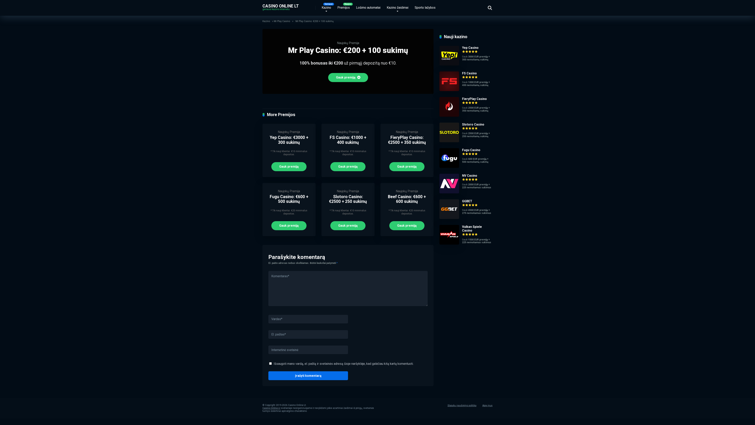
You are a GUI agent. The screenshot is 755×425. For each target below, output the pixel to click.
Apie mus (487, 405)
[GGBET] (449, 218)
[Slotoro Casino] (449, 141)
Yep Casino (470, 48)
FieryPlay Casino (474, 99)
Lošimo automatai (368, 7)
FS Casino (469, 73)
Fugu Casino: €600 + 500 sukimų (289, 199)
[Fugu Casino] (449, 167)
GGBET (467, 201)
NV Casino (469, 175)
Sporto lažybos (425, 7)
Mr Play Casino (282, 21)
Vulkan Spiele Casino (472, 228)
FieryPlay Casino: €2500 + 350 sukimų (407, 140)
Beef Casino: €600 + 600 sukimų (407, 199)
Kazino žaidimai (397, 7)
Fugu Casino (471, 150)
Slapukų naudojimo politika (461, 405)
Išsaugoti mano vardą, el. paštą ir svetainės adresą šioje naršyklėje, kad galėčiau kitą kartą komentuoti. (343, 364)
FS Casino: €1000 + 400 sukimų (348, 140)
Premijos (343, 7)
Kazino (326, 7)
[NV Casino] (449, 192)
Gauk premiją (346, 77)
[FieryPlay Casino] (449, 115)
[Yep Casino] (449, 64)
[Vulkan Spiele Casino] (449, 243)
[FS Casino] (449, 90)
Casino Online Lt (280, 6)
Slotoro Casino (473, 124)
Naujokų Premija (348, 43)
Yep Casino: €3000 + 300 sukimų (289, 140)
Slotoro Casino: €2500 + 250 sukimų (348, 199)
